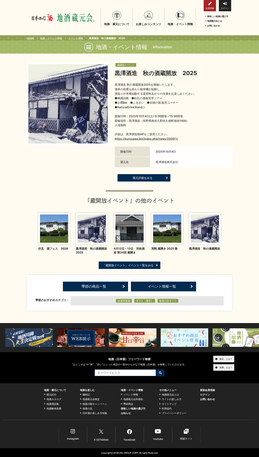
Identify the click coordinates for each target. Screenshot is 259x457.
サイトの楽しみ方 (171, 399)
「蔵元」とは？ (224, 359)
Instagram (73, 438)
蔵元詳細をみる (142, 178)
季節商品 (128, 404)
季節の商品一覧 (94, 286)
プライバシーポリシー (174, 413)
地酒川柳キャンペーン (94, 404)
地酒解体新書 (54, 408)
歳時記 (86, 394)
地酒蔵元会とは (214, 21)
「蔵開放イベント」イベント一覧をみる (128, 265)
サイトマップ (169, 404)
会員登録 (210, 8)
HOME (30, 38)
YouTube (158, 438)
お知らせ (126, 413)
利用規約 (167, 408)
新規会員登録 (207, 390)
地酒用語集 (53, 404)
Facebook (129, 439)
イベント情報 (75, 38)
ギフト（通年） (144, 300)
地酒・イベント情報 (51, 38)
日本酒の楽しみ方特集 (94, 413)
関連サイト (186, 438)
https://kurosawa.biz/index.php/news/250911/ (146, 138)
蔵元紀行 (51, 394)
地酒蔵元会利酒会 (133, 399)
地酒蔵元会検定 (91, 399)
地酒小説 (87, 408)
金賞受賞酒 (124, 300)
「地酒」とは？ (224, 367)
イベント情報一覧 (162, 286)
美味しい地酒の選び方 (217, 16)
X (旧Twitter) (101, 439)
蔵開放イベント (125, 64)
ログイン (225, 8)
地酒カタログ (54, 399)
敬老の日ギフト (168, 300)
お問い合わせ (213, 25)
